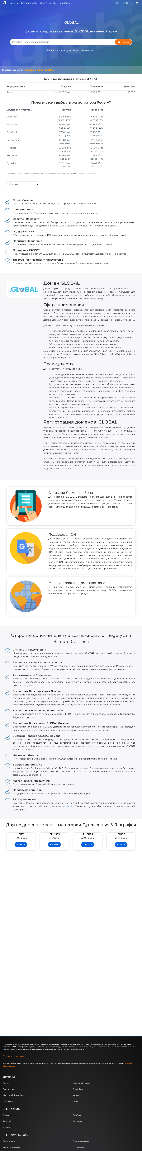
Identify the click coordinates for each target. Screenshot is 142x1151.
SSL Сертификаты (16, 1135)
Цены (75, 1101)
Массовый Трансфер (13, 1095)
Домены (9, 1076)
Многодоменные (11, 1147)
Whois (76, 1095)
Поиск (6, 1083)
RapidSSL (7, 1121)
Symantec (77, 1121)
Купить (21, 844)
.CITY (21, 834)
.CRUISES (54, 834)
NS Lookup (8, 1101)
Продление (8, 1089)
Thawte (6, 1127)
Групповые (78, 1147)
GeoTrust (77, 1115)
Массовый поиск (81, 1083)
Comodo (68, 806)
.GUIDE (121, 834)
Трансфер (78, 1089)
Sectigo (6, 1115)
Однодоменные (81, 1141)
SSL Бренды (11, 1109)
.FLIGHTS (88, 834)
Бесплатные (9, 1141)
